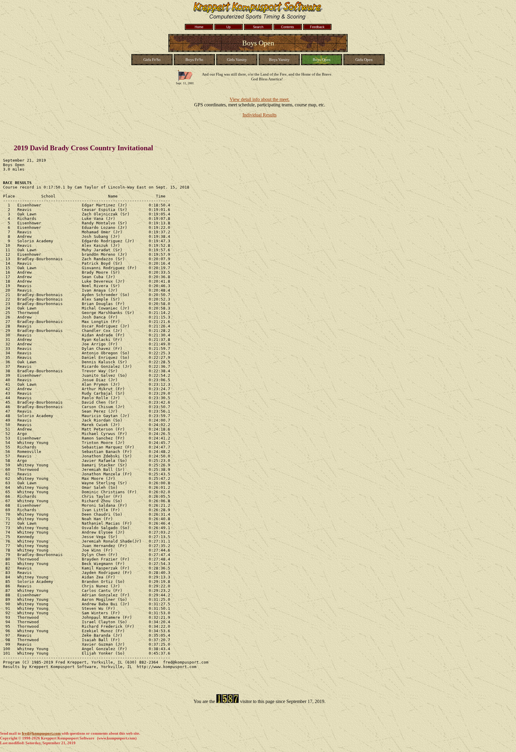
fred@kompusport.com (41, 733)
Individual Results (259, 114)
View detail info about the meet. (260, 99)
